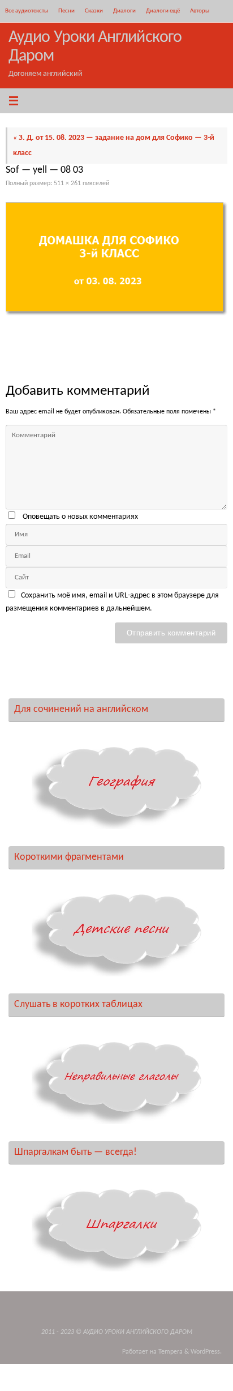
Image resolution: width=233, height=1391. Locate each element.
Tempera (170, 1352)
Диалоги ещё (163, 10)
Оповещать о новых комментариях (80, 516)
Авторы (199, 10)
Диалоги (124, 10)
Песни (66, 10)
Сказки (94, 10)
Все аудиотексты (26, 10)
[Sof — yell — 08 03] (116, 258)
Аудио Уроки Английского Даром (95, 47)
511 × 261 (67, 183)
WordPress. (206, 1352)
